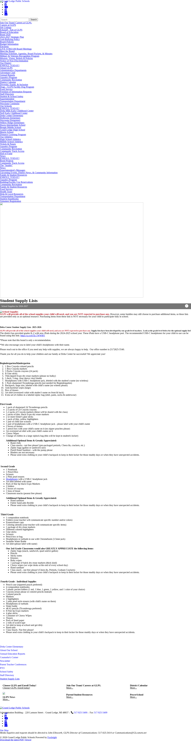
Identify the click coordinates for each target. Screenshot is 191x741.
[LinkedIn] (5, 4)
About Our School (8, 650)
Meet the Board (7, 51)
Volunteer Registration (10, 201)
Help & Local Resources (11, 194)
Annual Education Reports (12, 654)
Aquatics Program (8, 77)
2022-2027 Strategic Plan (12, 37)
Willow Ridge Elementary (12, 122)
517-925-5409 (100, 712)
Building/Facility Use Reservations (16, 182)
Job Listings (5, 27)
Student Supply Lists (10, 679)
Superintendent (7, 99)
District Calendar (8, 82)
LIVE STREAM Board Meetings (16, 49)
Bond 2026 (5, 34)
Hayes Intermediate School (12, 125)
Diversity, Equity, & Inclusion (14, 84)
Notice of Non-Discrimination (14, 60)
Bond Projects (6, 160)
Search (34, 19)
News (3, 156)
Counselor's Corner (9, 657)
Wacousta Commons (9, 103)
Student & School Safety (11, 96)
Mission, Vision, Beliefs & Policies (16, 58)
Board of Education (9, 32)
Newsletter (5, 661)
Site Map (4, 730)
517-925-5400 (80, 712)
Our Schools (6, 106)
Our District (5, 63)
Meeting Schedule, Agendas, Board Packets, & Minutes (26, 53)
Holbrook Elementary (10, 118)
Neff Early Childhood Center (13, 113)
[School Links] (5, 2)
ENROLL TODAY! (9, 65)
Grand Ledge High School (12, 129)
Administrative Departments (13, 70)
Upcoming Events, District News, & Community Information (29, 172)
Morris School (6, 132)
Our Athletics (6, 137)
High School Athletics (10, 139)
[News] (5, 9)
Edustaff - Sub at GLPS (11, 30)
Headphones (12, 479)
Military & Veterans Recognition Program (19, 56)
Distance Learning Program (13, 134)
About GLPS (6, 68)
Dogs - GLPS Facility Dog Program (17, 87)
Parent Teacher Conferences (13, 664)
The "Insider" (6, 165)
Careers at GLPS (8, 25)
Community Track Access (12, 151)
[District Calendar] (5, 12)
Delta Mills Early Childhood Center (17, 110)
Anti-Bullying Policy (10, 39)
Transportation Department (12, 101)
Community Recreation (11, 80)
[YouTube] (6, 7)
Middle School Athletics (11, 141)
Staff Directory (7, 94)
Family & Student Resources (13, 175)
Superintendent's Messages (12, 170)
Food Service (6, 89)
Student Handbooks (9, 198)
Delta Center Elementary (11, 115)
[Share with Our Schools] (5, 14)
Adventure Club (7, 72)
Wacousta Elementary (10, 120)
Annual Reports (7, 75)
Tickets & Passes (8, 144)
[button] (95, 306)
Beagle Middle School (10, 127)
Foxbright (52, 737)
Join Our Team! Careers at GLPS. (16, 22)
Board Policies (7, 41)
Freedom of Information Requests (16, 91)
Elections (4, 46)
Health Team (6, 191)
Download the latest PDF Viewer (15, 739)
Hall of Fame (6, 153)
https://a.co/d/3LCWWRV (32, 335)
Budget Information (9, 44)
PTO (2, 668)
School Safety (6, 671)
